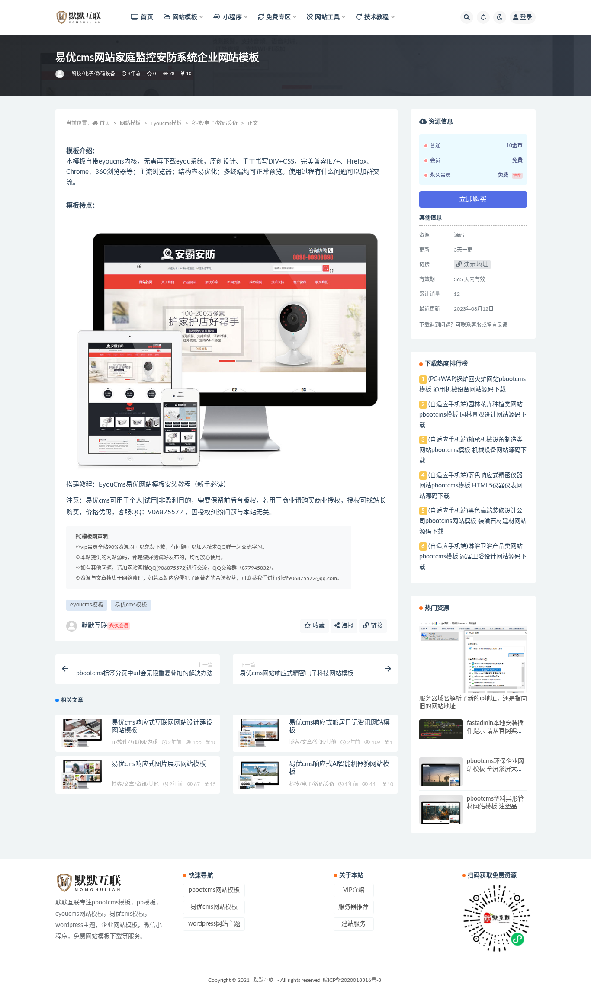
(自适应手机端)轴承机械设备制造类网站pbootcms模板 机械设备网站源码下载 (473, 450)
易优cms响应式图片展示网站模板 (159, 764)
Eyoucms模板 (166, 123)
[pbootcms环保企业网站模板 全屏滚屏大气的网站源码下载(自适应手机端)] (441, 779)
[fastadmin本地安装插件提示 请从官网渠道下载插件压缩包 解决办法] (441, 729)
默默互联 (104, 625)
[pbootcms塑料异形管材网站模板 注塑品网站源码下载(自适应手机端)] (441, 816)
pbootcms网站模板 (214, 890)
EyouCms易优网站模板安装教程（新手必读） (164, 484)
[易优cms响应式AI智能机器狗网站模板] (258, 777)
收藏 (318, 626)
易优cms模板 (131, 605)
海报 (346, 626)
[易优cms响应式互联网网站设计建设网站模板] (81, 733)
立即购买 (473, 199)
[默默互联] (60, 74)
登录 (526, 17)
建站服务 (353, 924)
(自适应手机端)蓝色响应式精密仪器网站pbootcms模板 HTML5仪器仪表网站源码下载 (471, 485)
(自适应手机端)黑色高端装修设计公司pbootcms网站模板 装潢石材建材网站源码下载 (473, 521)
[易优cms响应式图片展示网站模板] (81, 774)
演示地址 (475, 265)
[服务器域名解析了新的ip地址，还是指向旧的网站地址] (473, 658)
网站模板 (130, 123)
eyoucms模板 (86, 605)
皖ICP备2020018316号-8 (352, 980)
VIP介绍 (353, 890)
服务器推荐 (353, 907)
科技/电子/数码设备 (93, 73)
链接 (376, 626)
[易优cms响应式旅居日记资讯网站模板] (258, 733)
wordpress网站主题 (214, 924)
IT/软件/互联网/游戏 (134, 742)
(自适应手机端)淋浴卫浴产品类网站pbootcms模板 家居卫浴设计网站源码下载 (473, 556)
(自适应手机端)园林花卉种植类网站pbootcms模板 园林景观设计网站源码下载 (473, 414)
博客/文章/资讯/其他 (312, 742)
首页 (147, 17)
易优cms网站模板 (214, 907)
